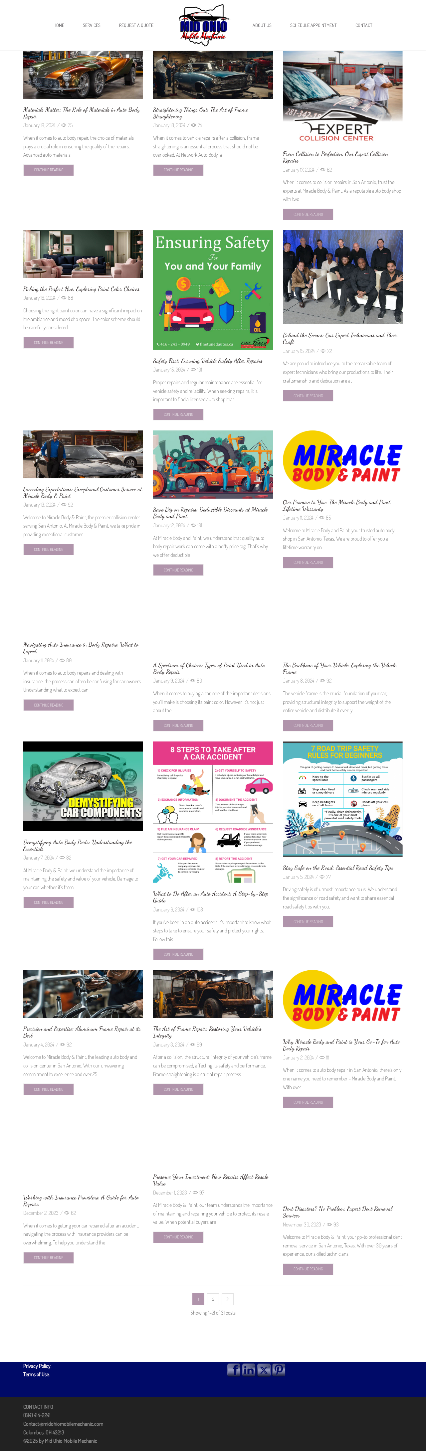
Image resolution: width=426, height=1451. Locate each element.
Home (59, 25)
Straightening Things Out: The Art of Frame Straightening (200, 113)
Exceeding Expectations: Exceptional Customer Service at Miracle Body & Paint (82, 492)
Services (92, 25)
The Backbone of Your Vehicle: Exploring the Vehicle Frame (339, 668)
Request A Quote (136, 25)
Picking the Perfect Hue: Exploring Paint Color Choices (81, 288)
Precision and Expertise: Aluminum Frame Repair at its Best (82, 1032)
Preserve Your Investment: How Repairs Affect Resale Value (210, 1180)
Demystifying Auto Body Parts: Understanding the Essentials (77, 845)
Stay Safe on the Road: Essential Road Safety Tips (338, 867)
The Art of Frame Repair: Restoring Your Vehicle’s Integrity (207, 1032)
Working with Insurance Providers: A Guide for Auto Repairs (81, 1201)
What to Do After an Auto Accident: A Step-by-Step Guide (210, 897)
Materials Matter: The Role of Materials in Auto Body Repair (81, 113)
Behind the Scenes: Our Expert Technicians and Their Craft (340, 338)
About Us (262, 25)
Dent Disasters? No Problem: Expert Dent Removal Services (337, 1212)
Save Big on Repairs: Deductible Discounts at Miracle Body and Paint (210, 513)
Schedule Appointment (313, 25)
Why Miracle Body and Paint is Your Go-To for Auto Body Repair (341, 1045)
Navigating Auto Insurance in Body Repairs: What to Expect (80, 648)
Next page (228, 1299)
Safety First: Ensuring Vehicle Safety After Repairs (207, 360)
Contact (363, 25)
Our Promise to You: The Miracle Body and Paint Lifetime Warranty (336, 505)
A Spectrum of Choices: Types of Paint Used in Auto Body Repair (209, 668)
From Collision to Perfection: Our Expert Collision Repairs (335, 157)
